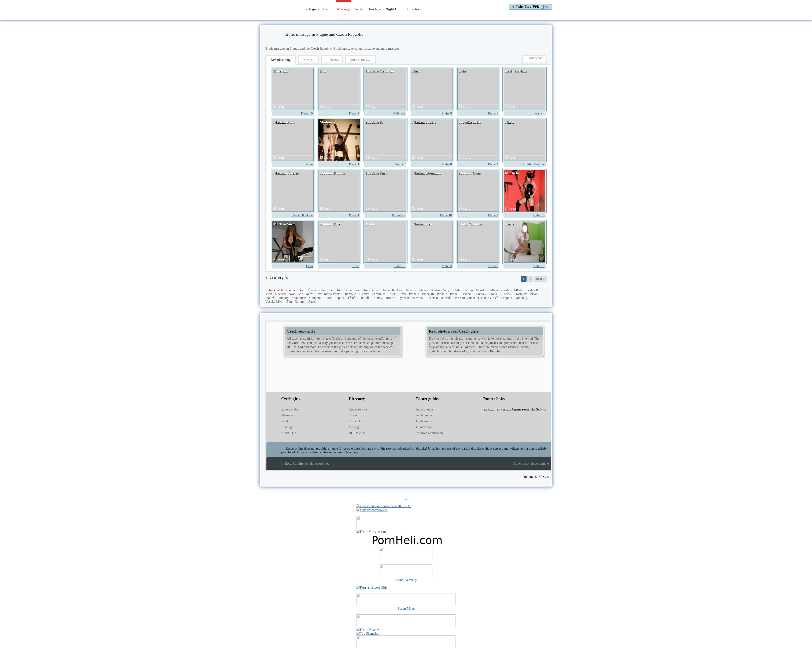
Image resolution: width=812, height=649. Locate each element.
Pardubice (398, 215)
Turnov (390, 298)
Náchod (280, 294)
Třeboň (364, 298)
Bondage (374, 9)
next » (540, 279)
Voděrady (398, 113)
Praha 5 (455, 294)
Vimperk (506, 298)
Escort (328, 9)
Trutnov (377, 298)
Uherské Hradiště (439, 298)
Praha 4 (539, 113)
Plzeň (309, 164)
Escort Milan (406, 608)
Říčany (534, 294)
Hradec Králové (534, 164)
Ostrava (493, 266)
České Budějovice (320, 290)
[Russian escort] (372, 587)
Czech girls (310, 9)
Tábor (328, 298)
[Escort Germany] (406, 571)
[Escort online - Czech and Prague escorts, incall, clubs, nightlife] (277, 15)
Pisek (392, 294)
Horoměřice (371, 290)
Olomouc (349, 294)
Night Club (393, 9)
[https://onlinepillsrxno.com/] (384, 506)
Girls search (535, 58)
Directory (414, 9)
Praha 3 (354, 113)
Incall (359, 9)
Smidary (283, 298)
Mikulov (481, 290)
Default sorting (281, 59)
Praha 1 (414, 294)
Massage (343, 9)
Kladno (457, 290)
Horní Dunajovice (348, 290)
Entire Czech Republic (280, 290)
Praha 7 (481, 294)
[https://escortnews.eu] (372, 510)
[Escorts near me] (372, 531)
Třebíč (351, 298)
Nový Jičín (296, 294)
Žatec (312, 301)
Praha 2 (442, 294)
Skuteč (269, 298)
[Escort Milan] (406, 605)
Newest (308, 59)
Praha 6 (468, 294)
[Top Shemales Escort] (368, 633)
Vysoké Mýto (274, 301)
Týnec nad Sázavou (411, 298)
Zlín (289, 301)
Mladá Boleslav (500, 290)
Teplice (339, 298)
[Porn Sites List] (406, 545)
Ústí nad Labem (464, 298)
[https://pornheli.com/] (397, 528)
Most (268, 294)
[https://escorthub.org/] (406, 554)
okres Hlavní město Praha (323, 294)
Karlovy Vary (440, 290)
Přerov (506, 294)
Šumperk (315, 298)
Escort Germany (406, 580)
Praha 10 (307, 113)
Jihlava (423, 290)
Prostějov (520, 294)
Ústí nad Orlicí (488, 298)
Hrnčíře (411, 290)
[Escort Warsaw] (406, 647)
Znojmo (300, 301)
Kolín (469, 290)
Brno (309, 266)
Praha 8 (447, 113)
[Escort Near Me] (369, 629)
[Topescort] (406, 626)
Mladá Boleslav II (526, 290)
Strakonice (299, 298)
